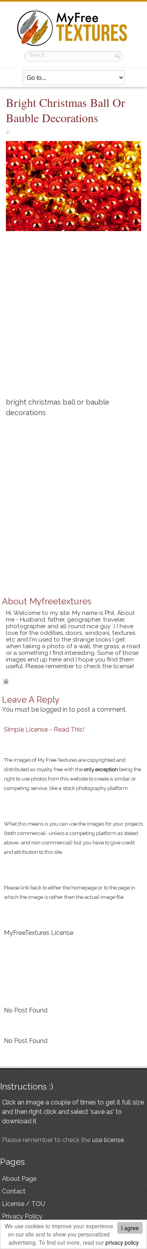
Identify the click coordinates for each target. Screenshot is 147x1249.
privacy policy (122, 1242)
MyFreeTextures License (38, 932)
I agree (130, 1228)
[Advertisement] (73, 317)
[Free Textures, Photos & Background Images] (73, 27)
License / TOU (23, 1203)
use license (108, 1140)
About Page (19, 1178)
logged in (53, 709)
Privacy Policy (22, 1216)
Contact (13, 1191)
